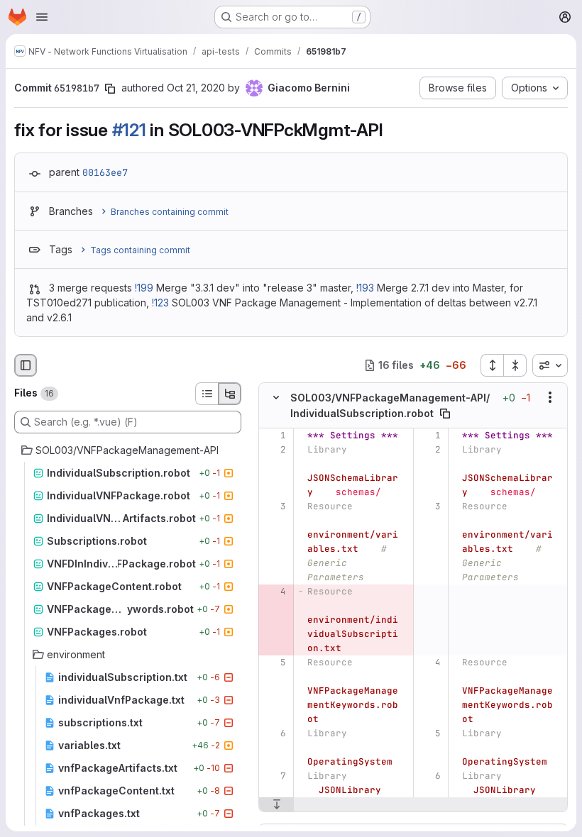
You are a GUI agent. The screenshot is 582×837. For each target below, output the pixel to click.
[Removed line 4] (274, 591)
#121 (129, 129)
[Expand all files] (492, 365)
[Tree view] (230, 393)
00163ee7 (105, 172)
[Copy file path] (445, 413)
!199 (144, 288)
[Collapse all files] (515, 365)
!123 (160, 302)
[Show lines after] (276, 804)
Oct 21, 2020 (196, 88)
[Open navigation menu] (42, 17)
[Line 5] (274, 662)
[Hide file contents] (276, 397)
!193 (365, 288)
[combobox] (550, 365)
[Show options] (550, 397)
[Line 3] (274, 506)
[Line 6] (274, 733)
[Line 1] (274, 435)
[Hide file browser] (25, 365)
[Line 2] (274, 450)
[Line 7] (274, 776)
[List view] (206, 393)
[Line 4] (429, 662)
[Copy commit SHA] (110, 88)
